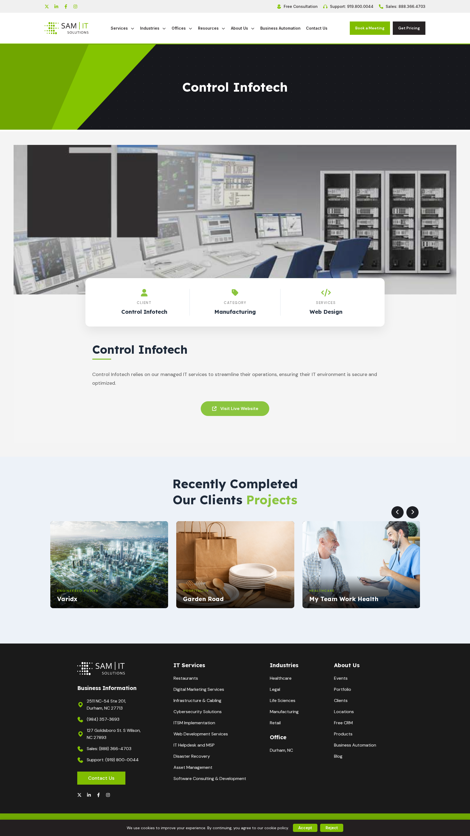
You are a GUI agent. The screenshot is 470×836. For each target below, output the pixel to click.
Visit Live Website (239, 408)
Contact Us (316, 28)
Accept (305, 827)
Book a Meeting (370, 28)
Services (120, 28)
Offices (179, 28)
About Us (240, 28)
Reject (332, 827)
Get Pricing (409, 28)
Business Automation (280, 28)
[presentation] (397, 512)
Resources (209, 28)
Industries (150, 28)
